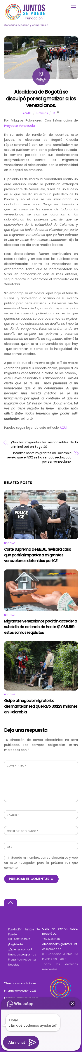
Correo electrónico (22, 831)
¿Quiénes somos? (20, 949)
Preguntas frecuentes (22, 959)
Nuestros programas (22, 954)
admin (27, 113)
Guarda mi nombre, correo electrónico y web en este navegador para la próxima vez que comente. (41, 863)
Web (9, 846)
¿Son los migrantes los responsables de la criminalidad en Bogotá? (44, 444)
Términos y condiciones (20, 983)
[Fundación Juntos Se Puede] (26, 19)
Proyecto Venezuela (19, 125)
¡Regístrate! (15, 944)
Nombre (13, 815)
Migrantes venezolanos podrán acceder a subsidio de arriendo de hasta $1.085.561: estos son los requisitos (40, 627)
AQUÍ (63, 427)
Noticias (42, 113)
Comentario (16, 765)
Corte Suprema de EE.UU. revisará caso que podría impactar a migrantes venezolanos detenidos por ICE (37, 555)
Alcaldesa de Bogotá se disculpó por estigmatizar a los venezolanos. (41, 98)
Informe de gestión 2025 (20, 990)
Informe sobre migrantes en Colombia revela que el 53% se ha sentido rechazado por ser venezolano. (39, 457)
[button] (72, 1004)
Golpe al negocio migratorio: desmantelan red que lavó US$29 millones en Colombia (41, 706)
